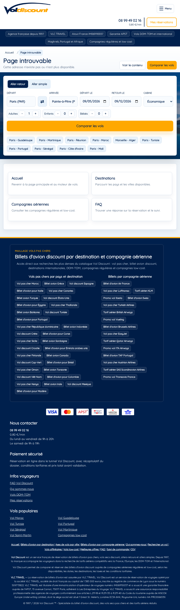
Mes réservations (161, 22)
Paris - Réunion (76, 140)
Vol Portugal (66, 523)
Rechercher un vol (158, 544)
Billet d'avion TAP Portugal (118, 355)
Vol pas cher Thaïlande (64, 305)
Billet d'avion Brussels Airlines (119, 326)
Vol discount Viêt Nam (29, 376)
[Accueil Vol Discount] (27, 8)
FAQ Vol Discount (21, 483)
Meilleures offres (89, 549)
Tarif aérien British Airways (118, 312)
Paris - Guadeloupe (20, 140)
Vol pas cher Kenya (28, 384)
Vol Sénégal (18, 529)
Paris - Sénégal (44, 148)
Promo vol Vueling (113, 319)
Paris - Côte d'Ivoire (71, 148)
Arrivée (54, 92)
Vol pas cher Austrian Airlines (119, 362)
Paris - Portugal (18, 148)
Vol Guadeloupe (68, 518)
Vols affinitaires (53, 549)
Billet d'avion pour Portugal (32, 319)
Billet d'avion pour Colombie (63, 376)
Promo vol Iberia (112, 298)
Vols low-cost (71, 549)
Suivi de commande (118, 549)
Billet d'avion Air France (116, 283)
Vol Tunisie (17, 523)
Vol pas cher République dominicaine (37, 326)
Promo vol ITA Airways (116, 348)
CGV (133, 549)
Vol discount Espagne (81, 283)
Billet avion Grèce (54, 283)
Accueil (9, 52)
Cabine (148, 92)
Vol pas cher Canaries (61, 290)
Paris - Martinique (50, 140)
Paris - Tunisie (150, 140)
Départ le (86, 92)
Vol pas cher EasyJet (115, 333)
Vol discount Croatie (28, 348)
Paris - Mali (97, 148)
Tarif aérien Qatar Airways (118, 340)
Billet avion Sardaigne (55, 340)
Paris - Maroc (101, 140)
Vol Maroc (17, 518)
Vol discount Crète (27, 333)
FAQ (103, 549)
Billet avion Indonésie (75, 326)
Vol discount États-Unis (56, 298)
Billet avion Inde (53, 384)
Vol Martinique (67, 529)
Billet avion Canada (57, 355)
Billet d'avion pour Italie (30, 290)
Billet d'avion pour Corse (56, 333)
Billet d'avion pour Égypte (31, 305)
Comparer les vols (162, 65)
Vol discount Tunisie (56, 312)
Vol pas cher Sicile (27, 340)
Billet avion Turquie (27, 298)
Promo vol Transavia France (119, 376)
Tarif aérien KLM (144, 290)
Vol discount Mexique (79, 384)
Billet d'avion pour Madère (31, 391)
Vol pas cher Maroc (28, 283)
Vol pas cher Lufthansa (116, 290)
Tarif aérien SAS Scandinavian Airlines (124, 369)
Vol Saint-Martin (20, 535)
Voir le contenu (132, 65)
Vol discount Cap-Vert (29, 362)
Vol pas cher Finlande (29, 355)
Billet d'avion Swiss (138, 298)
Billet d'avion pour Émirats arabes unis (66, 348)
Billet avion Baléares (28, 312)
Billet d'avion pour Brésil (60, 362)
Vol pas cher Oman (27, 369)
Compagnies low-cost (72, 535)
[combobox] (21, 101)
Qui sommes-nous (22, 489)
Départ (11, 92)
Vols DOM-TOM (20, 494)
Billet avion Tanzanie (55, 369)
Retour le (118, 92)
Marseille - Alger (125, 140)
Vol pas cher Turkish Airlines (118, 305)
